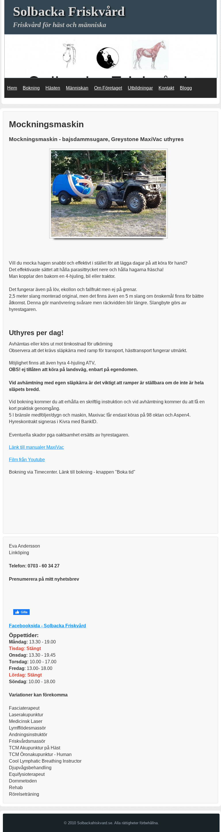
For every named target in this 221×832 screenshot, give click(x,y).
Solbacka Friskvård (69, 11)
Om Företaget (108, 88)
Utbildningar (140, 88)
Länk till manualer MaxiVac (36, 447)
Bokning (31, 88)
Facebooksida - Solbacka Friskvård (47, 625)
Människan (77, 88)
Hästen (52, 88)
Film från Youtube (27, 459)
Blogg (186, 88)
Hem (12, 88)
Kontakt (166, 88)
